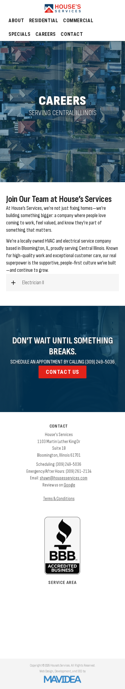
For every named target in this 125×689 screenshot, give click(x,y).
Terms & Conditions (59, 499)
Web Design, (46, 671)
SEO (80, 671)
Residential (43, 20)
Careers (45, 34)
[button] (62, 282)
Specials (19, 34)
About (16, 20)
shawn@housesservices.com (63, 478)
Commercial (78, 20)
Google (69, 485)
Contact (72, 34)
